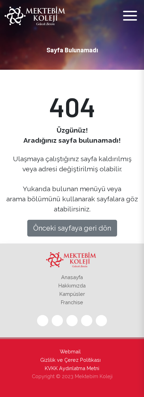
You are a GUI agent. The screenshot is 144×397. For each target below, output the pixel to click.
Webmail (70, 351)
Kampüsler (72, 294)
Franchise (72, 302)
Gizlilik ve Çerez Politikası (70, 360)
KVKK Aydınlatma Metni (72, 368)
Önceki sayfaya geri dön (72, 228)
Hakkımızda (72, 286)
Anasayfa (72, 277)
